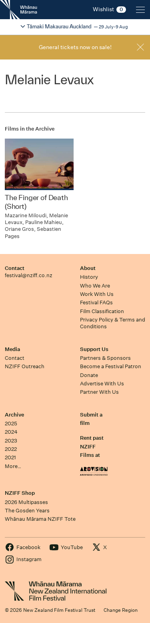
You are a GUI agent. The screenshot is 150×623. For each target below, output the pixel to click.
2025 (11, 423)
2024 (11, 432)
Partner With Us (99, 392)
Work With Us (97, 294)
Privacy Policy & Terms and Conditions (112, 323)
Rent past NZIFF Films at (92, 446)
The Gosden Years (27, 510)
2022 (11, 449)
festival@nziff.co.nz (28, 275)
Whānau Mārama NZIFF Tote (40, 519)
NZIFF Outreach (24, 366)
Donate (89, 375)
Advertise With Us (102, 383)
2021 (10, 457)
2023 (11, 440)
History (89, 277)
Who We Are (95, 285)
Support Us (94, 349)
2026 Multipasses (26, 502)
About (88, 268)
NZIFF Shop (20, 493)
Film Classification (102, 311)
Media (12, 349)
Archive (14, 414)
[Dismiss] (140, 47)
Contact (14, 268)
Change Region (121, 610)
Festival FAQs (96, 302)
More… (13, 466)
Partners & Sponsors (105, 358)
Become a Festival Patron (110, 366)
